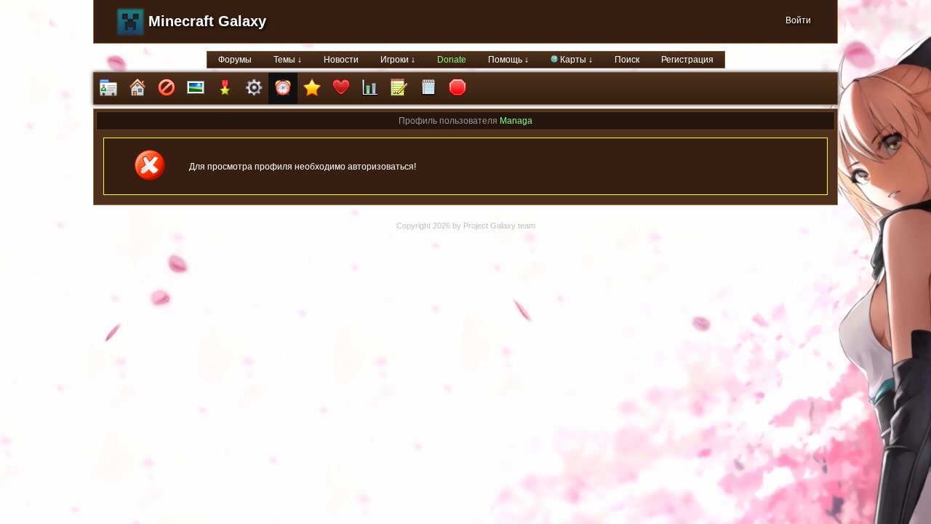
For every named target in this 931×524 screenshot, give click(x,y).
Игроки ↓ (397, 60)
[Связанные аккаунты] (341, 88)
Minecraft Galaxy (207, 21)
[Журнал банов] (166, 88)
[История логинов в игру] (399, 88)
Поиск (627, 60)
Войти (798, 20)
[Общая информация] (108, 88)
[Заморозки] (282, 88)
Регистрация (687, 60)
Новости (341, 60)
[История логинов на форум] (428, 88)
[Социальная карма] (370, 88)
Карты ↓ (575, 60)
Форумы (235, 60)
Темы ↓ (287, 60)
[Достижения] (224, 88)
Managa (516, 121)
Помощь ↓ (508, 60)
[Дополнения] (253, 88)
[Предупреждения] (457, 88)
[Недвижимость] (137, 88)
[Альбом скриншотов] (195, 88)
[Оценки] (312, 88)
